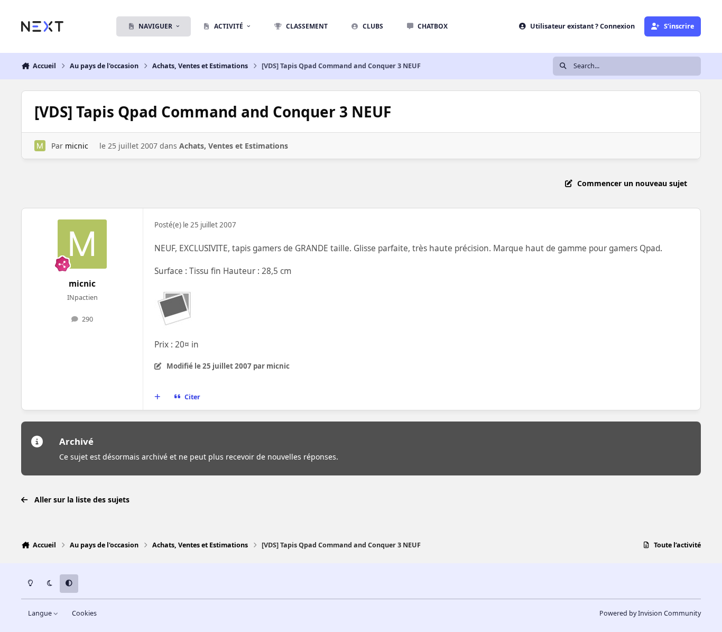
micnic (76, 146)
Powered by (650, 613)
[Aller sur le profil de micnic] (39, 145)
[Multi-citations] (157, 397)
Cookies (84, 613)
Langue (40, 613)
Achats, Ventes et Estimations (233, 146)
